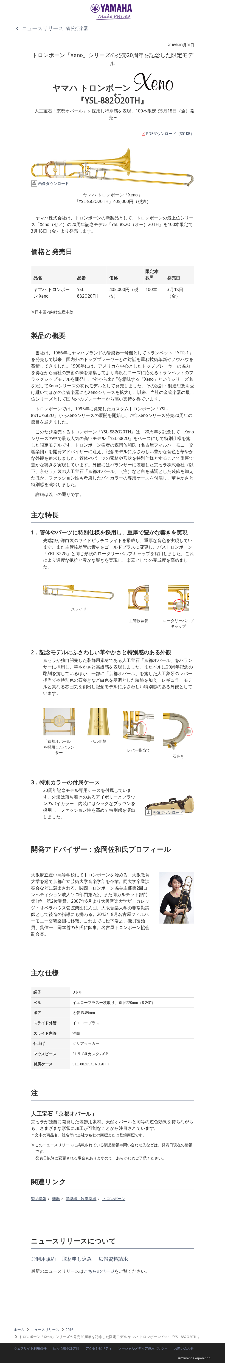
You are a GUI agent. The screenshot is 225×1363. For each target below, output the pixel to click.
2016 (69, 1330)
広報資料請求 (113, 1259)
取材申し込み (77, 1259)
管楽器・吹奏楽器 (81, 1198)
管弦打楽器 (77, 28)
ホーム (19, 1330)
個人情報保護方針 (66, 1348)
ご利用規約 (43, 1259)
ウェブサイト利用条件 (30, 1348)
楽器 (56, 1198)
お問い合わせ (184, 1348)
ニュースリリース (41, 28)
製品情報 (38, 1198)
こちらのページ (99, 1271)
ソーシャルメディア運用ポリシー (143, 1348)
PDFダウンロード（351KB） (170, 133)
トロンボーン (113, 1198)
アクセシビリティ (99, 1348)
